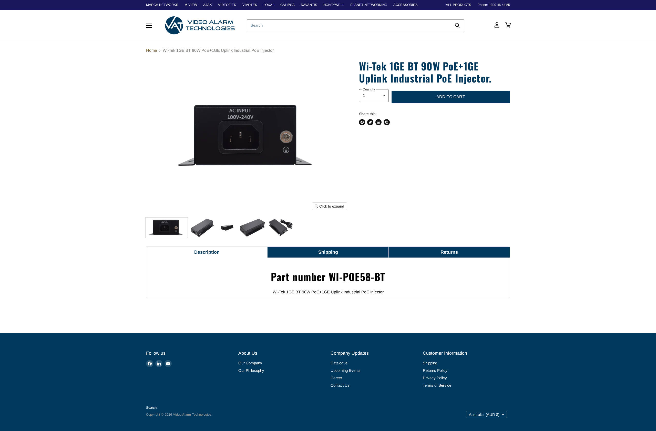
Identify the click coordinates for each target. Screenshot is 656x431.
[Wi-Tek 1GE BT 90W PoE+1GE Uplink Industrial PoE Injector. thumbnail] (167, 228)
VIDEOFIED (227, 5)
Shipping (430, 363)
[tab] (207, 252)
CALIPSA (287, 5)
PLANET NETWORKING (368, 5)
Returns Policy (435, 370)
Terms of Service (437, 385)
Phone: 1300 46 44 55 (493, 5)
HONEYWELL (333, 5)
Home (151, 50)
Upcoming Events (346, 370)
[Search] (457, 25)
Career (336, 378)
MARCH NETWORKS (162, 5)
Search (151, 407)
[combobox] (348, 25)
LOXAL (268, 5)
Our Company (250, 363)
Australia (484, 414)
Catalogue (339, 363)
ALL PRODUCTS (458, 5)
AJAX (207, 5)
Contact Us (340, 385)
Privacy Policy (435, 378)
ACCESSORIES (405, 5)
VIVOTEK (249, 5)
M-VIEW (190, 5)
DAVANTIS (309, 5)
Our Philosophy (251, 370)
